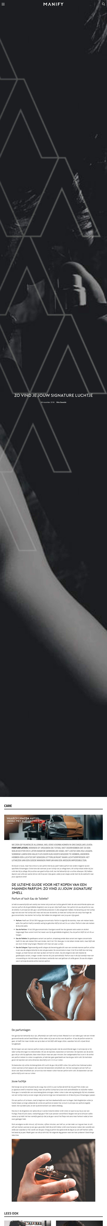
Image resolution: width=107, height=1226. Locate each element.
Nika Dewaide (61, 402)
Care (8, 805)
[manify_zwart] (53, 4)
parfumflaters (20, 847)
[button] (3, 4)
